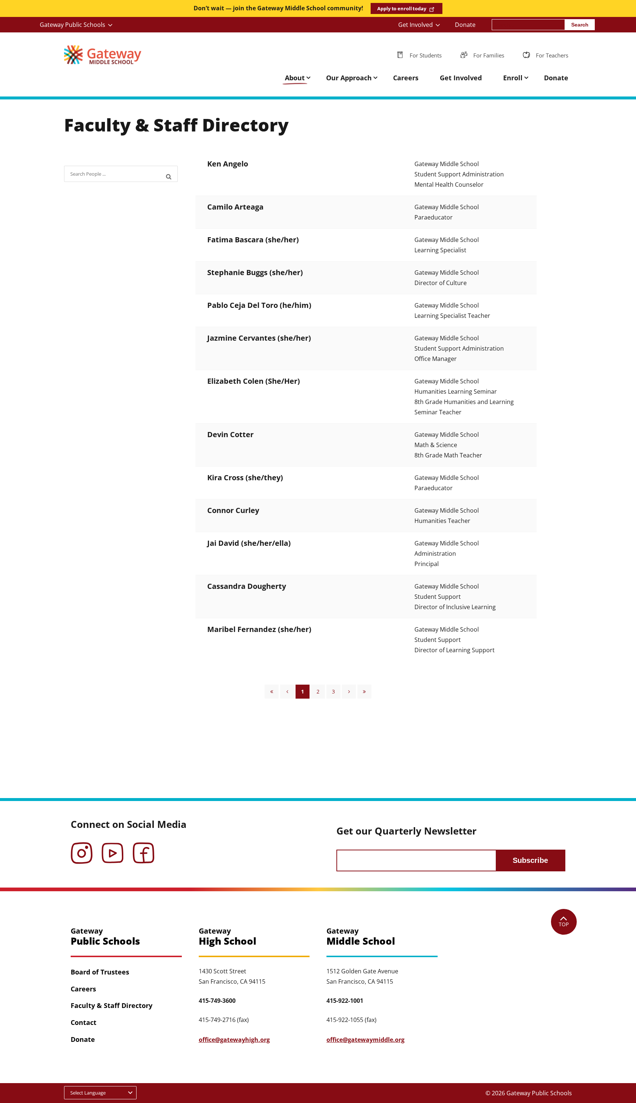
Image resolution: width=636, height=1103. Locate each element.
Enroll (513, 77)
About (295, 77)
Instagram (82, 848)
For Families (488, 55)
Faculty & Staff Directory (111, 1005)
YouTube (113, 848)
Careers (405, 77)
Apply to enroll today (401, 8)
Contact (83, 1022)
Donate (465, 25)
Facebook (143, 848)
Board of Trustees (100, 971)
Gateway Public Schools (72, 25)
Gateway (105, 937)
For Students (426, 55)
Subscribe (530, 860)
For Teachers (552, 55)
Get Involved (415, 25)
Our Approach (349, 77)
